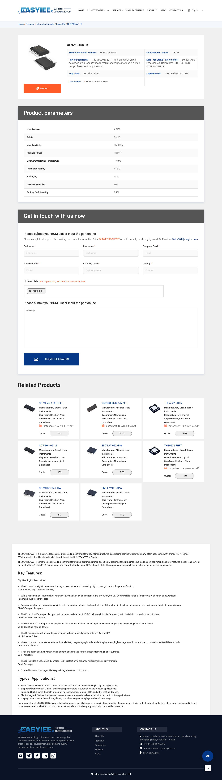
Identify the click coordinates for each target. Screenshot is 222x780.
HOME (81, 10)
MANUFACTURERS (135, 10)
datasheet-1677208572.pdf (58, 426)
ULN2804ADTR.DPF (97, 81)
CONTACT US (176, 10)
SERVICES (118, 10)
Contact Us (100, 745)
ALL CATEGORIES (96, 10)
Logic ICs (60, 24)
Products (30, 24)
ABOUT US (152, 10)
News (98, 754)
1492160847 (151, 753)
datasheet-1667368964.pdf (121, 426)
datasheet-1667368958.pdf (184, 468)
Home (21, 24)
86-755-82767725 (154, 744)
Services (99, 749)
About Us (99, 736)
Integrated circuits (45, 24)
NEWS (163, 10)
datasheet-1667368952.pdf (184, 426)
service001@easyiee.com (160, 748)
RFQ (59, 433)
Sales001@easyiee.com (185, 239)
